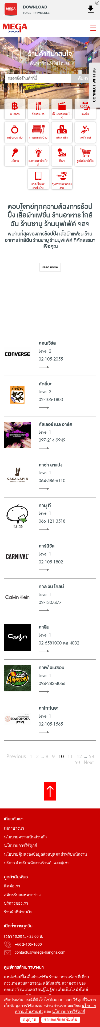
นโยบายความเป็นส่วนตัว (25, 837)
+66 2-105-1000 (28, 945)
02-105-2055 (51, 359)
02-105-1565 (51, 724)
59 (77, 763)
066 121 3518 (52, 521)
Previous (16, 756)
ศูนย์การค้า (14, 967)
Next (89, 763)
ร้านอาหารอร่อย (63, 977)
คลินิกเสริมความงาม (60, 984)
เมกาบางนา (14, 829)
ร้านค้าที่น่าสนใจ (18, 912)
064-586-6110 (52, 481)
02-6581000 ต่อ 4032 (59, 643)
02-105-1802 (51, 562)
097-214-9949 (52, 440)
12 (79, 756)
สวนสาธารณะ (30, 984)
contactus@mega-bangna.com (40, 953)
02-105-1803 (51, 400)
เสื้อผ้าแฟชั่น (37, 977)
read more (50, 267)
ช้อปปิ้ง (51, 234)
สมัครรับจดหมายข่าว (22, 895)
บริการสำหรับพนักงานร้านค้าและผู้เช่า (36, 863)
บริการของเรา (16, 904)
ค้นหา (83, 78)
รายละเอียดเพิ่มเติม (60, 1020)
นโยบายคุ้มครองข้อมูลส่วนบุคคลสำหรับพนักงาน (45, 855)
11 (70, 756)
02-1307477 (50, 603)
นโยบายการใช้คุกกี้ (20, 846)
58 (91, 756)
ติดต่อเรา (12, 886)
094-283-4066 (52, 684)
